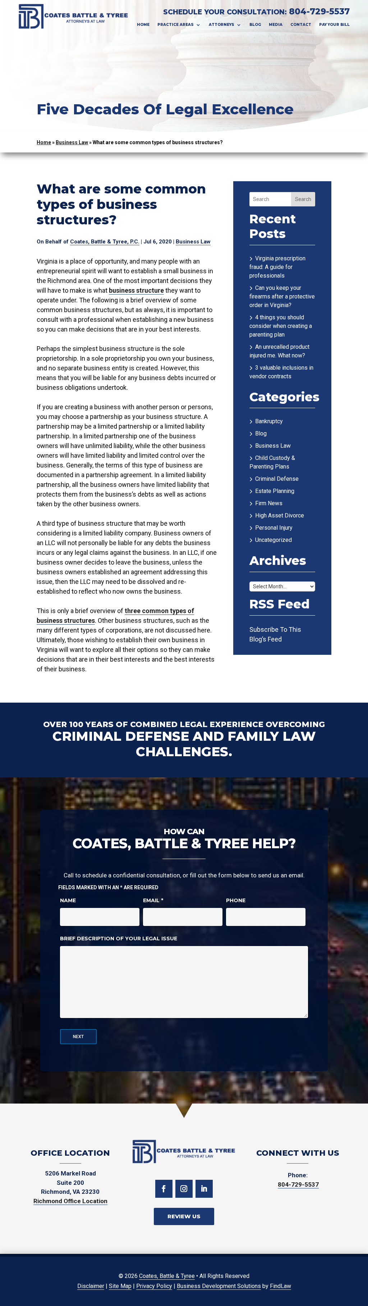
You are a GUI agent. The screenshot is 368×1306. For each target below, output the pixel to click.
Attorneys (221, 24)
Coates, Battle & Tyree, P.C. (104, 241)
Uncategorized (273, 539)
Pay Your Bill (334, 24)
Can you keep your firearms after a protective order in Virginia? (282, 296)
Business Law (193, 241)
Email (153, 900)
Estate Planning (274, 491)
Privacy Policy (154, 1286)
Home (143, 24)
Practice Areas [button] (175, 24)
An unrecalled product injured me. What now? (279, 351)
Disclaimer (90, 1286)
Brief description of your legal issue (118, 938)
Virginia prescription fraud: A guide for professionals (277, 267)
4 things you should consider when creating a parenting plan (280, 326)
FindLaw (280, 1286)
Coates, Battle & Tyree (167, 1276)
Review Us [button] (184, 1216)
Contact (300, 24)
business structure (136, 290)
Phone (235, 900)
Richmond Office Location (70, 1201)
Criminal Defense (277, 478)
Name (68, 900)
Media (275, 24)
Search (303, 199)
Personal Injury (274, 527)
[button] (357, 1295)
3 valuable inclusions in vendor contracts (281, 372)
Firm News (268, 503)
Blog (255, 24)
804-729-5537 (319, 11)
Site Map (120, 1286)
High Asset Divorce (279, 515)
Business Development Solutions (219, 1286)
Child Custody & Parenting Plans (272, 462)
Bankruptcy (269, 421)
